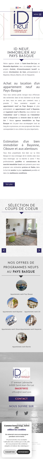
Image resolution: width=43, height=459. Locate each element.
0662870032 (21, 388)
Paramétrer (10, 452)
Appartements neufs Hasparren (31, 329)
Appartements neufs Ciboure (11, 329)
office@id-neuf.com (21, 392)
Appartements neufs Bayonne (12, 312)
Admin (34, 444)
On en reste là (22, 424)
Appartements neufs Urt (32, 312)
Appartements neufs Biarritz (21, 347)
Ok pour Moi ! (23, 452)
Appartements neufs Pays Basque (21, 294)
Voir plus (9, 184)
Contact (21, 399)
